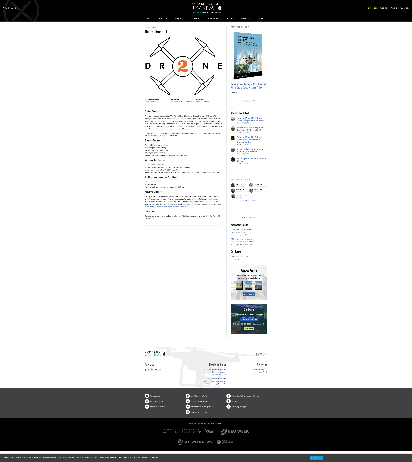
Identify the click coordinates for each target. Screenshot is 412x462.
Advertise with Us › (249, 101)
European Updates (238, 232)
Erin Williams (240, 190)
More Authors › (249, 200)
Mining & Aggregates (199, 412)
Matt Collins (258, 184)
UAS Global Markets (199, 396)
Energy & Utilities (157, 407)
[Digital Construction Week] (225, 442)
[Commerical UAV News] (155, 353)
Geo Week (235, 259)
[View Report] (239, 286)
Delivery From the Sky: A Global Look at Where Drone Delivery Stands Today (248, 85)
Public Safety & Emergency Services (245, 396)
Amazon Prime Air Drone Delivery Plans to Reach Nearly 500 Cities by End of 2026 (250, 128)
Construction (155, 396)
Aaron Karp (258, 190)
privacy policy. (153, 457)
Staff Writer (240, 186)
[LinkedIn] (9, 8)
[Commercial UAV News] (191, 432)
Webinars (211, 19)
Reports (229, 19)
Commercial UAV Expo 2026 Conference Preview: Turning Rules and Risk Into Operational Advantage (249, 139)
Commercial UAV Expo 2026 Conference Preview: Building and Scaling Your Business (251, 119)
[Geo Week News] (194, 442)
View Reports (249, 294)
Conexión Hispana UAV (239, 235)
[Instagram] (15, 8)
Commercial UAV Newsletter (242, 230)
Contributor (258, 192)
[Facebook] (3, 8)
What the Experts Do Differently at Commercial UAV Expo (251, 159)
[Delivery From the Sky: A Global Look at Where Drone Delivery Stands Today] (249, 56)
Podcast (196, 19)
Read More (235, 92)
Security (235, 401)
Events (243, 19)
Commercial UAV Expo (400, 8)
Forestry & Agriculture (199, 401)
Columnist (239, 197)
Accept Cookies (316, 458)
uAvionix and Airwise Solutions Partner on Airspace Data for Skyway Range (250, 150)
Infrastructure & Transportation (202, 407)
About (260, 19)
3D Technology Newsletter (241, 244)
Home (148, 19)
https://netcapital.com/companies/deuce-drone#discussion (166, 207)
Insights (178, 19)
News (161, 19)
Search (385, 8)
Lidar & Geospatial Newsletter (242, 241)
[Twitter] (6, 8)
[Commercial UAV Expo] (261, 354)
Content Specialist (242, 192)
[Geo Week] (235, 432)
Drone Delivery (156, 401)
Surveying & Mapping (240, 407)
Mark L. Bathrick (241, 195)
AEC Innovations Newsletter (242, 239)
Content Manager (260, 186)
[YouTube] (12, 8)
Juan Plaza (240, 184)
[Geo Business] (209, 432)
